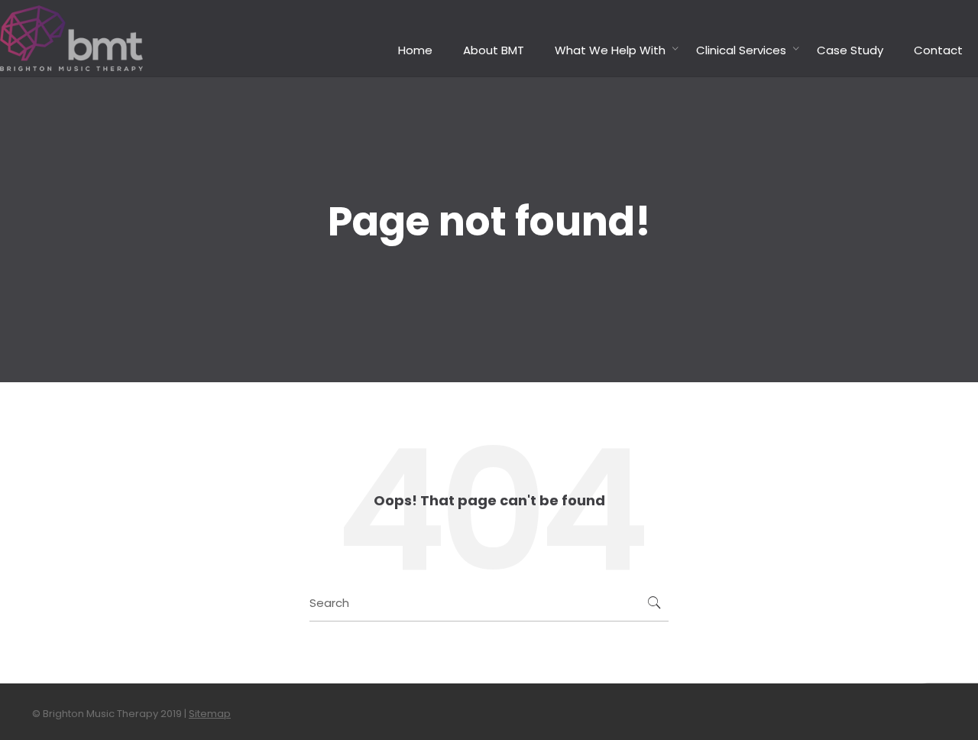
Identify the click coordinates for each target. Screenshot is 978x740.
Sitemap (210, 713)
